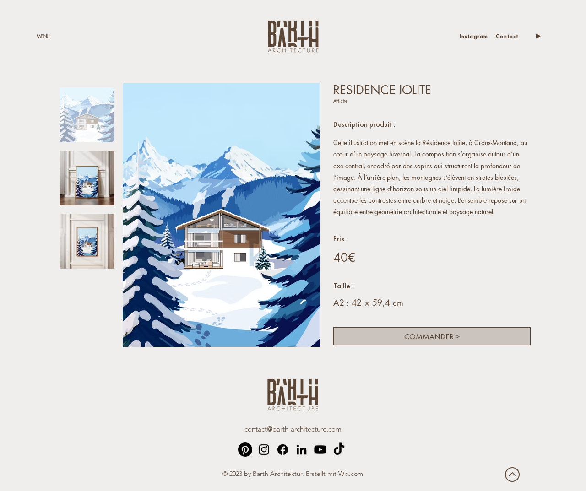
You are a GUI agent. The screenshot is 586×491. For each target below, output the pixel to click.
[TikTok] (339, 449)
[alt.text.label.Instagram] (264, 449)
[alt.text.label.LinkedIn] (301, 449)
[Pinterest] (245, 449)
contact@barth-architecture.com (293, 429)
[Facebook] (283, 449)
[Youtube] (320, 449)
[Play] (538, 36)
